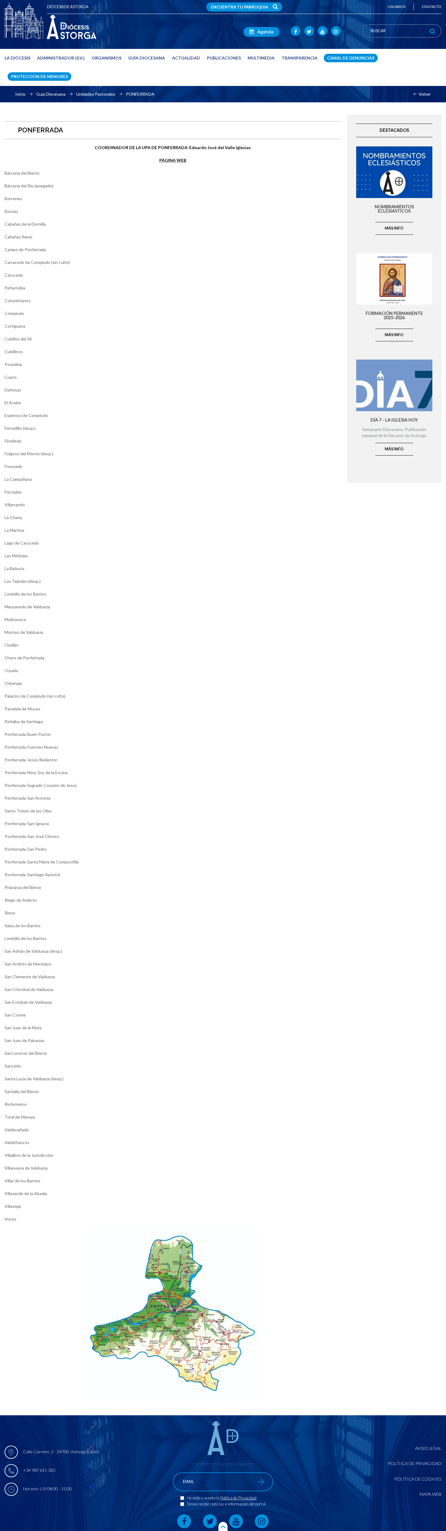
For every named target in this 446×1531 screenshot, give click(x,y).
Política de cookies (417, 1478)
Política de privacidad (414, 1463)
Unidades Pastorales (95, 94)
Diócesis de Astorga (68, 7)
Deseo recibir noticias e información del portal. (226, 1504)
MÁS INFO (394, 228)
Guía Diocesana (51, 94)
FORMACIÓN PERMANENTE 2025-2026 (394, 315)
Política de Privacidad (238, 1497)
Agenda (264, 31)
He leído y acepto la (203, 1497)
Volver (425, 94)
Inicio (20, 94)
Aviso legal (428, 1448)
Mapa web (430, 1494)
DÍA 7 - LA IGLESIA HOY (394, 420)
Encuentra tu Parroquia (239, 7)
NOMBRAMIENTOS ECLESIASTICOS (394, 209)
